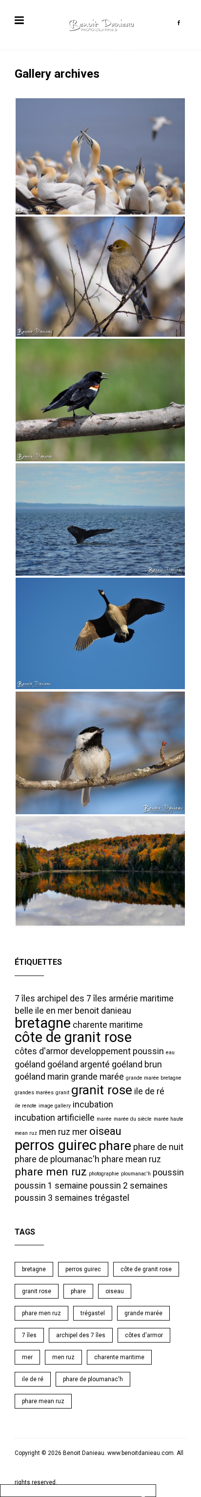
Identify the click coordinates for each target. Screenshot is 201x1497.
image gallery (55, 1106)
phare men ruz (51, 1171)
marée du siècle (133, 1119)
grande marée (97, 1077)
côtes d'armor (41, 1051)
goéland (30, 1064)
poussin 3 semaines (54, 1198)
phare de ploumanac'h (57, 1159)
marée (104, 1119)
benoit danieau (103, 1011)
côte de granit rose (73, 1037)
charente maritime (108, 1025)
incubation (93, 1104)
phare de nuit (158, 1147)
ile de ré (149, 1091)
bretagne (43, 1023)
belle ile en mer (44, 1011)
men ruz (54, 1132)
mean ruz (26, 1133)
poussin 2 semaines (129, 1186)
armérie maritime (141, 998)
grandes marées (34, 1092)
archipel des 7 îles (72, 998)
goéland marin (42, 1077)
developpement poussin (117, 1051)
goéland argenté (78, 1064)
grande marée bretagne (153, 1078)
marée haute (168, 1119)
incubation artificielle (55, 1118)
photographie (104, 1174)
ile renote (26, 1106)
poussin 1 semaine (51, 1186)
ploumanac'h (136, 1174)
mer (79, 1132)
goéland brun (137, 1064)
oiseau (105, 1131)
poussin (168, 1172)
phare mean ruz (131, 1159)
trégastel (112, 1198)
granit (62, 1092)
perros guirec (56, 1145)
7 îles (25, 998)
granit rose (101, 1090)
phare (115, 1145)
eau (170, 1052)
